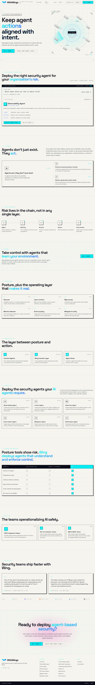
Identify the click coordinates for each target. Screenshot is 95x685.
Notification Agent (44, 676)
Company (79, 661)
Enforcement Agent (44, 671)
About (60, 2)
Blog (55, 2)
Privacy (87, 683)
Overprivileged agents (63, 661)
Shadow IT (61, 673)
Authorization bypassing (64, 664)
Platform (38, 2)
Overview (42, 661)
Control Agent (43, 666)
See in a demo (27, 122)
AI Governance (62, 676)
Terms (91, 683)
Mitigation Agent (43, 673)
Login (77, 2)
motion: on (70, 2)
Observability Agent (44, 664)
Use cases (46, 2)
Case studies (80, 664)
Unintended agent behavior (65, 666)
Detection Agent (44, 668)
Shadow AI (61, 668)
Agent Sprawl (61, 671)
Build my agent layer (11, 122)
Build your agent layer (25, 51)
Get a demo (87, 2)
